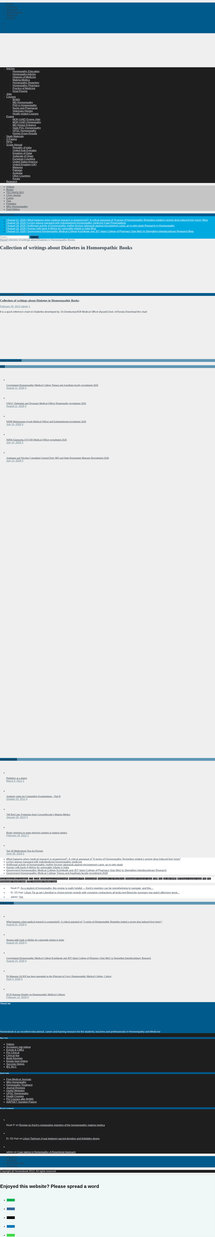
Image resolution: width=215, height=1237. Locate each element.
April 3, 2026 (13, 979)
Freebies (11, 203)
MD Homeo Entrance (24, 125)
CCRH (37, 879)
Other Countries (21, 176)
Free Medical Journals (18, 1079)
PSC (204, 879)
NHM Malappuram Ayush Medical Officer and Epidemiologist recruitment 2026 (46, 421)
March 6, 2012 (14, 781)
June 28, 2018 (14, 853)
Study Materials (15, 136)
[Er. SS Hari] (10, 1133)
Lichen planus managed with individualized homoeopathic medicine (44, 862)
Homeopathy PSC (76, 879)
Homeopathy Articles (24, 74)
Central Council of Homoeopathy (54, 879)
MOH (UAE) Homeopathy (27, 122)
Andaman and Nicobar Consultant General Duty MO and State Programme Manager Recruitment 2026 (57, 458)
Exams (10, 116)
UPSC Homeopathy (17, 1093)
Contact (10, 18)
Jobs (9, 94)
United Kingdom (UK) (25, 164)
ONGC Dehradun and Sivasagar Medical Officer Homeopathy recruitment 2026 (46, 403)
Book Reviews (14, 1058)
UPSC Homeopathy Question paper (41, 881)
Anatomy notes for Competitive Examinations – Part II (33, 796)
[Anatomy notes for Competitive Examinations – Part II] (12, 791)
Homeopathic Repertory (26, 82)
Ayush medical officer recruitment (14, 879)
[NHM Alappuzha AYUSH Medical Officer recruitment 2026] (12, 434)
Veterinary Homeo (23, 111)
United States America (25, 161)
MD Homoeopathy (23, 102)
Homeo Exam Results (25, 133)
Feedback (11, 1166)
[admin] (10, 1146)
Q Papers (11, 139)
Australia (18, 173)
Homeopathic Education (26, 71)
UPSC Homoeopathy (24, 130)
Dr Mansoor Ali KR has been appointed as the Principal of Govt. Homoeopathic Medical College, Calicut (58, 976)
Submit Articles (14, 12)
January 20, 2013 (16, 817)
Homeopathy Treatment (19, 1085)
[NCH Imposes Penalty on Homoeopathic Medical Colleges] (12, 989)
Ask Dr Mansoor (15, 1163)
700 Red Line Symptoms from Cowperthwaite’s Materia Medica (38, 814)
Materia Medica (21, 80)
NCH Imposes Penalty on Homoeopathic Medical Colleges (35, 994)
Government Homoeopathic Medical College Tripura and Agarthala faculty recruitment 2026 (52, 385)
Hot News (11, 6)
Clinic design (13, 195)
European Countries (24, 159)
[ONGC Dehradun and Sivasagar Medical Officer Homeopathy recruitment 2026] (12, 398)
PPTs (9, 142)
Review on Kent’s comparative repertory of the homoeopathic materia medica (62, 1125)
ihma (160, 879)
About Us (11, 1157)
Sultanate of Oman (23, 156)
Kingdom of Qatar (22, 153)
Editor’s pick (7, 903)
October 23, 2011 (15, 799)
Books (9, 189)
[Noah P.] (10, 1119)
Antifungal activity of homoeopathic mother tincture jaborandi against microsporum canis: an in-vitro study (64, 864)
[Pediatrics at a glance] (12, 772)
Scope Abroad (14, 144)
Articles (10, 68)
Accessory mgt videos (18, 1047)
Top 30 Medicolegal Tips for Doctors (24, 851)
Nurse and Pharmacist (25, 108)
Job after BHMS (170, 879)
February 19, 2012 (16, 835)
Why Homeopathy (16, 1082)
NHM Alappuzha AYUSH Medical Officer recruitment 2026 (36, 439)
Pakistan (17, 170)
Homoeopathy (91, 879)
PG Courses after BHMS (20, 1099)
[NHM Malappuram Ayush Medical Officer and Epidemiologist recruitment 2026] (12, 416)
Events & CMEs (15, 1050)
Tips (8, 201)
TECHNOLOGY (15, 192)
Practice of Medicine (24, 88)
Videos (10, 186)
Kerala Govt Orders (17, 1061)
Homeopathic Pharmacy (26, 85)
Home (9, 4)
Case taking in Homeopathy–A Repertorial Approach (46, 1152)
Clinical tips (12, 1055)
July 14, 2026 (13, 424)
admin (24, 306)
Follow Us (12, 15)
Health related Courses (25, 113)
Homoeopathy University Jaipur (138, 879)
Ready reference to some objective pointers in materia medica (36, 832)
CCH (31, 879)
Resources (12, 9)
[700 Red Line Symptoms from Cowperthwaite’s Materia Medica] (12, 809)
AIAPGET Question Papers (21, 1102)
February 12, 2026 (16, 997)
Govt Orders (13, 209)
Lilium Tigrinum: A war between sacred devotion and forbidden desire (61, 1138)
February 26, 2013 (10, 306)
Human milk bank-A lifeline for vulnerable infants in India (37, 867)
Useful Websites (15, 1090)
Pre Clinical (12, 1052)
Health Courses (15, 1096)
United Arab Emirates (24, 150)
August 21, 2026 (15, 924)
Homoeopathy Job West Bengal (111, 879)
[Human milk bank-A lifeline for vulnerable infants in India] (12, 934)
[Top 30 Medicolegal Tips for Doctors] (12, 845)
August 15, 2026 (15, 961)
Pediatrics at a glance (16, 778)
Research (11, 181)
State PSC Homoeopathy (27, 128)
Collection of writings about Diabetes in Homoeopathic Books (39, 300)
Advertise (11, 1160)
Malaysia (18, 167)
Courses (11, 96)
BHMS (16, 99)
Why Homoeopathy (17, 206)
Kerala (16, 178)
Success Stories (15, 1064)
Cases (10, 198)
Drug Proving (20, 91)
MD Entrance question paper (189, 879)
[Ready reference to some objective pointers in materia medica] (12, 827)
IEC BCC (11, 1066)
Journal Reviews (15, 1087)
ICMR (155, 879)
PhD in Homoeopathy (25, 105)
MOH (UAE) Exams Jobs (26, 119)
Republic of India (22, 147)
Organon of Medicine (24, 77)
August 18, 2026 (15, 942)
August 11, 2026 (15, 388)
